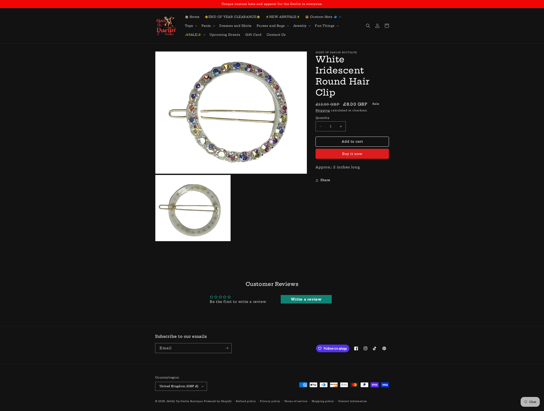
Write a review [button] (306, 299)
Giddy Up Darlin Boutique (185, 401)
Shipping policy (323, 401)
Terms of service (295, 401)
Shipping (323, 110)
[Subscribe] (226, 348)
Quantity (322, 118)
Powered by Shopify (218, 401)
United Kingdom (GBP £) (179, 386)
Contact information (352, 401)
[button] (323, 16)
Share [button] (325, 180)
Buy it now (352, 154)
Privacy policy (270, 401)
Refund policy (246, 401)
